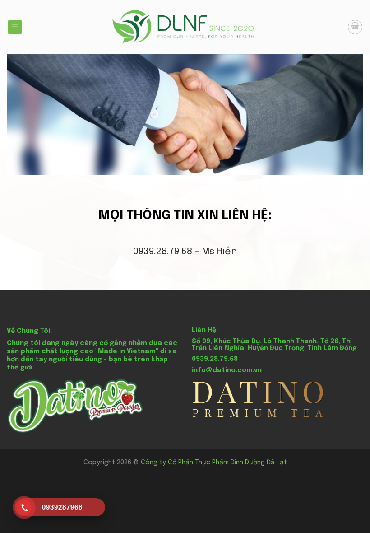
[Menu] (15, 27)
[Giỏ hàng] (355, 27)
